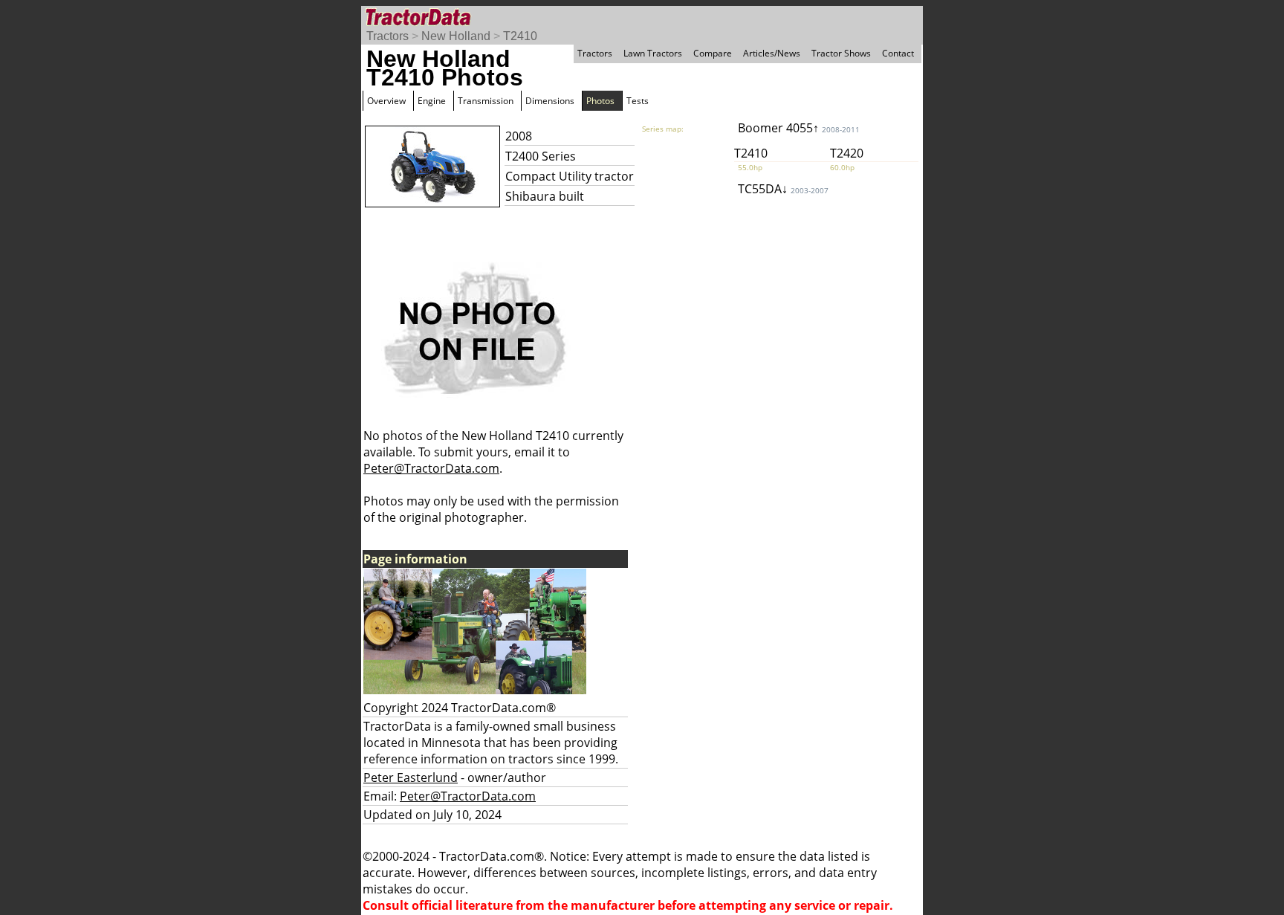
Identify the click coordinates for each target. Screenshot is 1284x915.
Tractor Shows (841, 53)
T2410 (520, 36)
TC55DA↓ (783, 189)
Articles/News (771, 53)
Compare (712, 53)
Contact (898, 53)
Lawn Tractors (652, 53)
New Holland (455, 36)
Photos (600, 100)
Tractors (387, 36)
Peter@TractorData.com (431, 468)
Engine (432, 100)
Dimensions (549, 100)
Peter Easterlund (410, 777)
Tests (637, 100)
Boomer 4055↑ (799, 128)
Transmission (485, 100)
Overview (386, 100)
